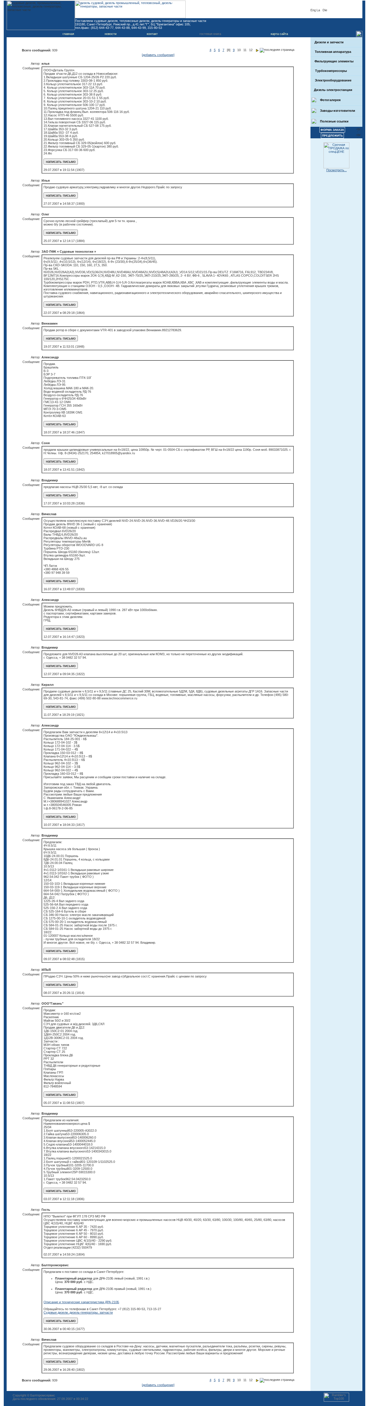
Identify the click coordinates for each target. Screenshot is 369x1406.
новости (110, 34)
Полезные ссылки (334, 121)
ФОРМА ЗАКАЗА (332, 129)
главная (68, 34)
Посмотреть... (336, 170)
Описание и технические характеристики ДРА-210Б (81, 1302)
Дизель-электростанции (333, 90)
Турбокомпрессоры (330, 70)
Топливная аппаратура (332, 51)
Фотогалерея (329, 100)
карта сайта (279, 34)
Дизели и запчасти (329, 42)
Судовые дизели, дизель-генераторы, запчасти (78, 1312)
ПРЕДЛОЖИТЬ (332, 135)
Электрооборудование (332, 80)
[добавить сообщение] (158, 55)
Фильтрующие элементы (333, 61)
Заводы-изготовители (337, 110)
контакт (152, 34)
